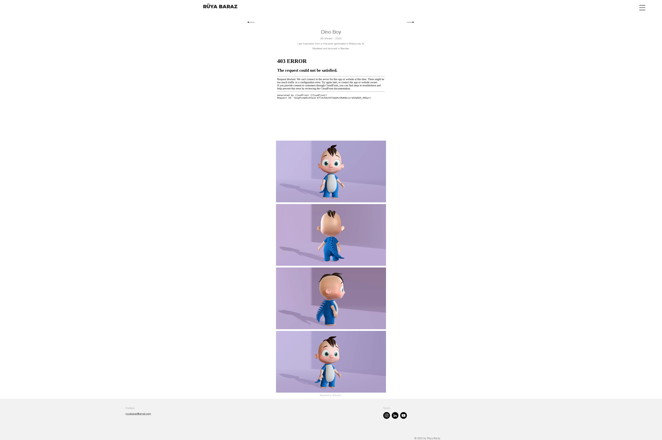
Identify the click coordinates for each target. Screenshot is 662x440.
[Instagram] (386, 415)
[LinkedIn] (395, 415)
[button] (642, 8)
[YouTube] (403, 415)
